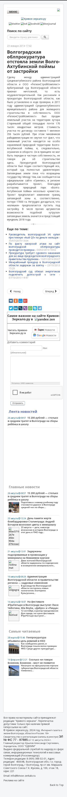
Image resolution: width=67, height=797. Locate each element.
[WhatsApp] (30, 308)
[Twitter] (11, 308)
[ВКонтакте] (11, 301)
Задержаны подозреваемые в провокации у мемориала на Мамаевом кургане (33, 558)
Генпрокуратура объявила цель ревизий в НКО (32, 643)
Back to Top (57, 785)
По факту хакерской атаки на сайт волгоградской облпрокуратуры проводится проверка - (34, 246)
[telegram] (40, 308)
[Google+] (25, 301)
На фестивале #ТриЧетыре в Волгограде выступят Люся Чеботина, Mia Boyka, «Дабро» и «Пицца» (33, 608)
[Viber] (25, 308)
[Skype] (35, 308)
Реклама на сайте (13, 780)
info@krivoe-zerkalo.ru (23, 775)
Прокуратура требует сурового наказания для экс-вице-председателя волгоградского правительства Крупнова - (34, 256)
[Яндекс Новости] (45, 329)
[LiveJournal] (20, 308)
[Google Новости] (45, 335)
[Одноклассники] (16, 301)
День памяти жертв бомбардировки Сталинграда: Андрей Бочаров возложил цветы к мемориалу (33, 525)
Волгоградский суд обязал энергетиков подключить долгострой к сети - (34, 274)
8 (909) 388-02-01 (36, 758)
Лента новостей (23, 411)
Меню (13, 11)
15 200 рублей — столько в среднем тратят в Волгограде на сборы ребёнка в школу (33, 421)
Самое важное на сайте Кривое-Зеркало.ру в (33, 317)
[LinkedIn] (16, 308)
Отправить (17, 403)
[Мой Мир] (20, 301)
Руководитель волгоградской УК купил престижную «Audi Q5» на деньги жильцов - (34, 237)
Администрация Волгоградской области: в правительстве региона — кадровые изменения (33, 585)
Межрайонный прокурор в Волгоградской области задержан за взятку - (34, 265)
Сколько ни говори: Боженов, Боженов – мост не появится (33, 665)
